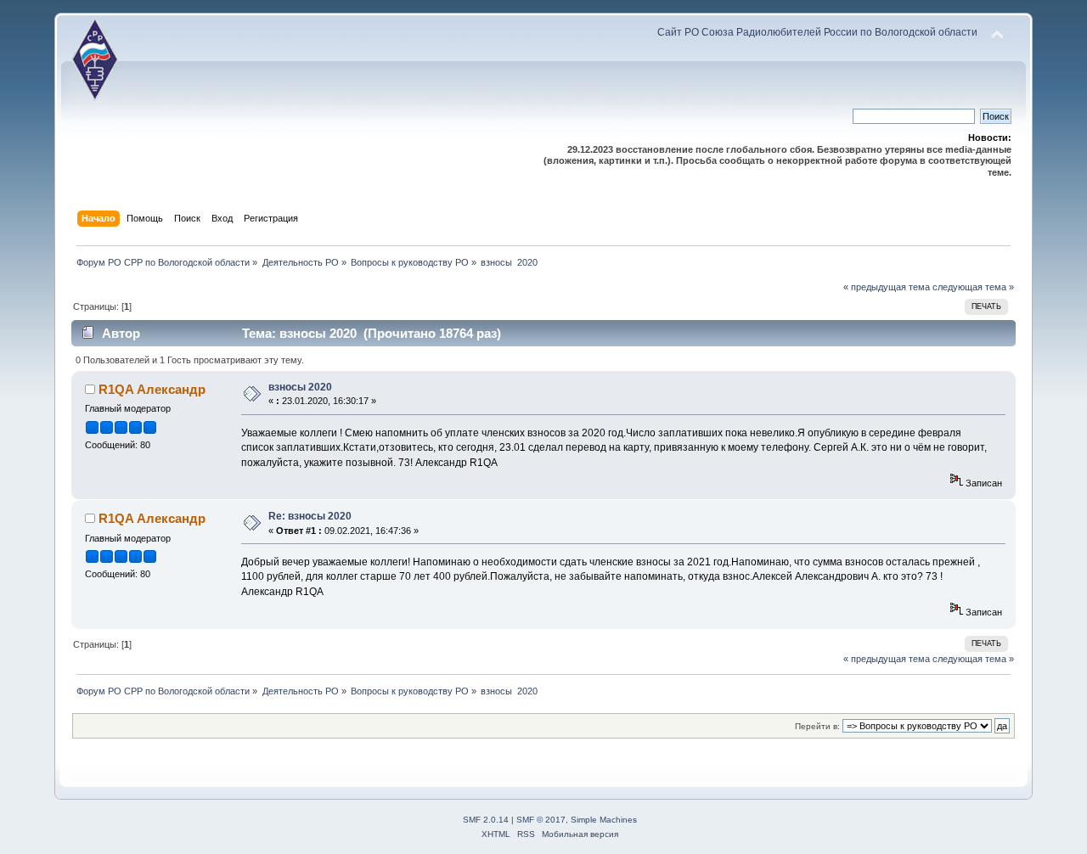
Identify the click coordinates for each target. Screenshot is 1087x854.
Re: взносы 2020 (310, 516)
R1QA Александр (152, 389)
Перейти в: (817, 726)
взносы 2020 (300, 387)
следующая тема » (973, 287)
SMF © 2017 (541, 819)
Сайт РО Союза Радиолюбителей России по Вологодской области (817, 32)
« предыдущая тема (886, 287)
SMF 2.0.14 (486, 819)
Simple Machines (604, 819)
